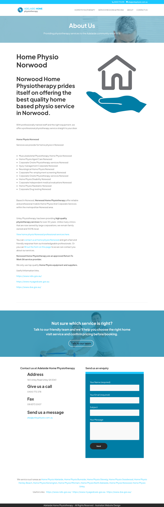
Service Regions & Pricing (111, 10)
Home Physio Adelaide (52, 479)
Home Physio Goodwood (121, 479)
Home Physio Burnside (75, 479)
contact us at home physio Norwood (41, 239)
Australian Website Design (107, 505)
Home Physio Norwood (120, 482)
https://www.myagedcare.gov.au (32, 281)
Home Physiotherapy (85, 10)
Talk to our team (81, 343)
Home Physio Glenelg (97, 479)
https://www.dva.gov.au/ (28, 287)
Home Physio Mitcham (69, 482)
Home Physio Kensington (45, 482)
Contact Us (142, 10)
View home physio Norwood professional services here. (43, 234)
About (130, 10)
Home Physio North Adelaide (95, 482)
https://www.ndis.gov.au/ (29, 276)
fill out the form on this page (37, 247)
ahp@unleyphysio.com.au (40, 417)
